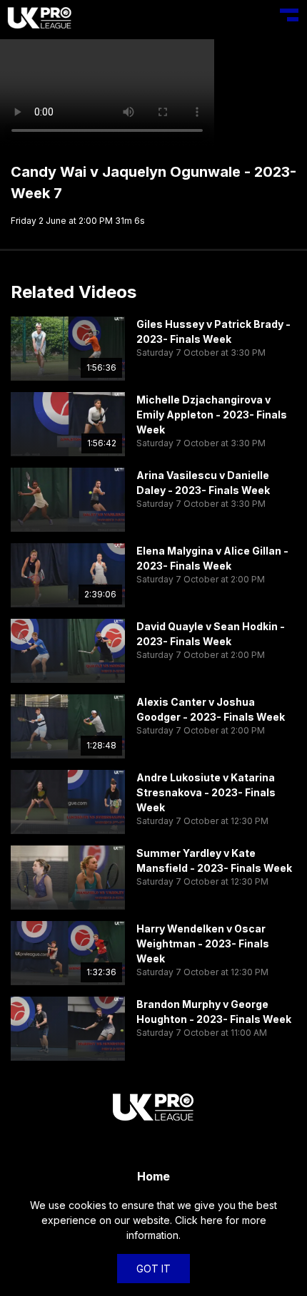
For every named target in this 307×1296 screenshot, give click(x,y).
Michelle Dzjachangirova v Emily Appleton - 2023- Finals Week (211, 415)
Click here (199, 1220)
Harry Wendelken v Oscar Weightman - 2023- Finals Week (202, 943)
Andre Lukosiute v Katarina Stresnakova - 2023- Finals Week (206, 792)
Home (153, 1176)
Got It (153, 1268)
